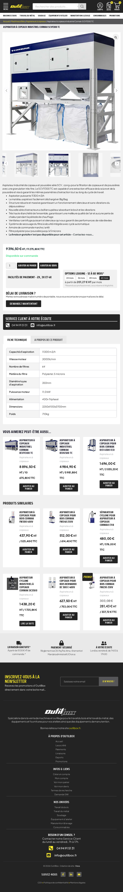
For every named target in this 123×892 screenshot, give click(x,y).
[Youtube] (79, 874)
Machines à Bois (18, 21)
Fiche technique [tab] (17, 339)
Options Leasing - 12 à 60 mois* (84, 273)
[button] (6, 90)
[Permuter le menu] (100, 6)
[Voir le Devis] (108, 6)
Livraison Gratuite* (19, 647)
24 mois (70, 278)
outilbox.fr (74, 727)
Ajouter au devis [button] (48, 265)
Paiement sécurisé (61, 647)
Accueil (6, 21)
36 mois (81, 278)
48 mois (93, 278)
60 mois (104, 278)
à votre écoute (104, 647)
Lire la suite (27, 623)
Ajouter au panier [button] (28, 487)
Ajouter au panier (27, 265)
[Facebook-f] (63, 874)
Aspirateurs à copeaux (36, 21)
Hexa (77, 866)
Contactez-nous (82, 234)
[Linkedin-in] (71, 874)
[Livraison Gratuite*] (19, 643)
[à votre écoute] (104, 643)
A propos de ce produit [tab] (48, 339)
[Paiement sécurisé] (61, 643)
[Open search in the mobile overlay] (59, 6)
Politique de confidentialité (56, 882)
